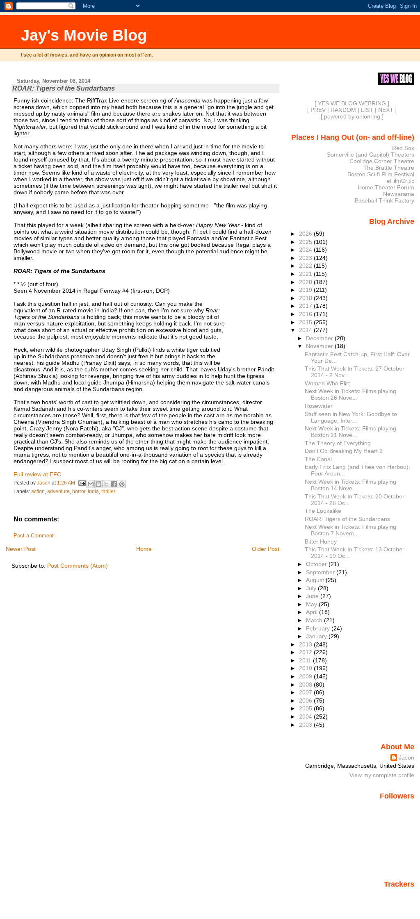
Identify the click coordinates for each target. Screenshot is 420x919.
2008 (306, 684)
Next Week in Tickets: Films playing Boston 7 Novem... (350, 530)
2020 (306, 282)
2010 (306, 668)
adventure (58, 491)
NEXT (385, 110)
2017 (306, 306)
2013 (306, 644)
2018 (306, 298)
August (316, 580)
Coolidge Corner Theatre (381, 161)
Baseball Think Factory (384, 200)
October (317, 564)
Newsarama (398, 194)
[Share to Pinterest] (122, 484)
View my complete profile (381, 775)
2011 (306, 660)
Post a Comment (34, 536)
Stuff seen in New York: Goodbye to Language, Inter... (351, 417)
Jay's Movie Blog (84, 35)
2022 (306, 265)
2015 (306, 322)
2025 (306, 242)
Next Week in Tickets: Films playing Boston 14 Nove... (350, 484)
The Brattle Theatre (388, 167)
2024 (306, 249)
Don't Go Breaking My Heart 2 (344, 451)
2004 (306, 716)
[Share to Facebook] (114, 484)
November (320, 346)
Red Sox (403, 148)
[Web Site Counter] (400, 895)
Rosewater (319, 406)
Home (144, 549)
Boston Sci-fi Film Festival (380, 174)
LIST (367, 110)
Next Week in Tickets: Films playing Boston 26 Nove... (350, 394)
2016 (306, 314)
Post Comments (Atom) (77, 565)
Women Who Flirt (327, 383)
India (93, 491)
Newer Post (21, 549)
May (312, 604)
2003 (306, 724)
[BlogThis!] (98, 484)
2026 (306, 233)
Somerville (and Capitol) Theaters (370, 154)
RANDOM (343, 110)
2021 (306, 274)
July (312, 588)
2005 (306, 708)
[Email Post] (81, 482)
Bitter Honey (321, 541)
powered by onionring (352, 116)
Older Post (265, 549)
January (317, 636)
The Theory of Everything (338, 443)
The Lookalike (323, 510)
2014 (306, 330)
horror (78, 491)
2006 (306, 700)
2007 (306, 692)
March (315, 620)
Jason (406, 757)
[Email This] (91, 484)
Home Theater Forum (386, 187)
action (38, 491)
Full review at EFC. (38, 474)
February (318, 628)
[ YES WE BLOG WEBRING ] (352, 103)
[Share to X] (106, 484)
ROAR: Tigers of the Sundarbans (347, 519)
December (320, 338)
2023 (306, 258)
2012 (306, 652)
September (321, 572)
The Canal (318, 459)
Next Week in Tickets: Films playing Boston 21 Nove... (350, 431)
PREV (318, 110)
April (312, 612)
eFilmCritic (400, 180)
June (313, 596)
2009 (306, 676)
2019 (306, 290)
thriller (108, 491)
